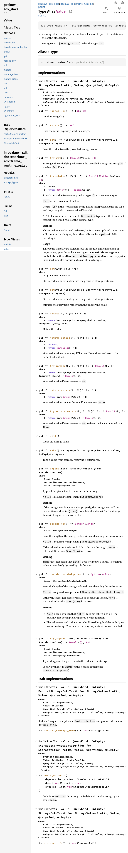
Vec (86, 730)
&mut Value (63, 347)
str (77, 783)
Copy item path (70, 11)
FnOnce (51, 189)
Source (42, 15)
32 (84, 110)
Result (75, 157)
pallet (41, 6)
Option (104, 176)
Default (52, 344)
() (93, 157)
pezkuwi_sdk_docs (48, 3)
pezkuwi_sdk (67, 3)
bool (72, 125)
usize (90, 523)
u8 (78, 110)
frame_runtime (84, 3)
